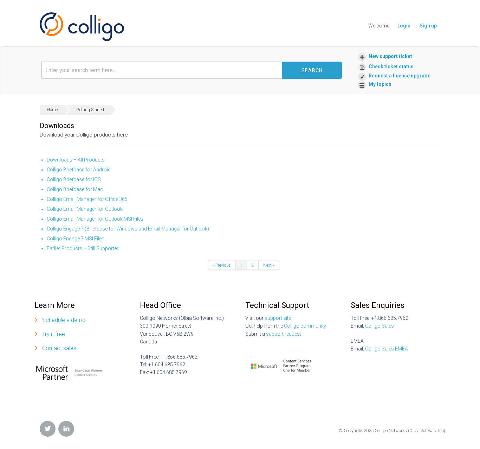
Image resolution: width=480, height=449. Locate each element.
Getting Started (90, 109)
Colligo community (305, 326)
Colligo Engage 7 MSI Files (75, 238)
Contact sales (59, 348)
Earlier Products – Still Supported (83, 248)
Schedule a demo (64, 320)
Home (52, 109)
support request (283, 334)
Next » (268, 265)
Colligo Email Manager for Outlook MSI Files (95, 219)
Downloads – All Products (76, 160)
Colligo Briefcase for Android (79, 169)
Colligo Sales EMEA (386, 349)
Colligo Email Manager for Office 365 (87, 199)
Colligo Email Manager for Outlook (85, 209)
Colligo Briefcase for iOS (74, 179)
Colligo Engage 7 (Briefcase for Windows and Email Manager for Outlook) (128, 229)
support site (278, 318)
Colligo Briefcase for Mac (75, 189)
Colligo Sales (379, 326)
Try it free (53, 334)
